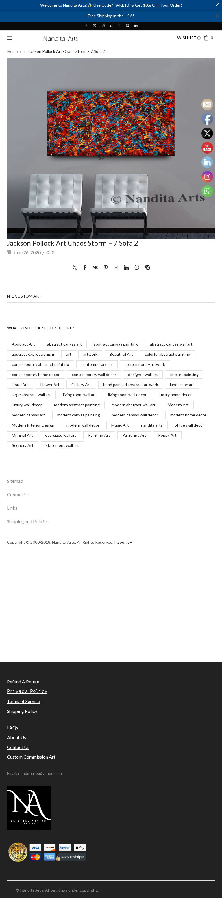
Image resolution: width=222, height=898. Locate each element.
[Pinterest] (111, 26)
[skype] (146, 267)
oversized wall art (60, 435)
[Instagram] (103, 26)
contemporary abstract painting (40, 364)
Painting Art (99, 435)
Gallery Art (81, 384)
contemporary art (97, 364)
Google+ (124, 542)
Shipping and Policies (28, 521)
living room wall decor (127, 394)
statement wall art (62, 445)
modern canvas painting (78, 414)
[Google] (128, 26)
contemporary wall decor (94, 374)
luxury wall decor (27, 404)
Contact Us (18, 494)
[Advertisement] (111, 620)
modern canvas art (28, 414)
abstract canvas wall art (171, 344)
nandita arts (152, 425)
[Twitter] (95, 26)
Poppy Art (167, 435)
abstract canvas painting (116, 344)
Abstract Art (23, 344)
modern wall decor (82, 425)
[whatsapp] (137, 267)
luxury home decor (175, 394)
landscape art (182, 384)
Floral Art (20, 384)
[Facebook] (86, 26)
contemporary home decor (36, 374)
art (68, 354)
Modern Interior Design (33, 425)
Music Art (120, 425)
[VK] (95, 267)
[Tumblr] (119, 26)
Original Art (22, 435)
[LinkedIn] (136, 26)
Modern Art (178, 404)
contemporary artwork (145, 364)
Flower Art (50, 384)
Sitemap (15, 481)
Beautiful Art (121, 354)
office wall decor (189, 425)
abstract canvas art (64, 344)
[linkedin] (126, 267)
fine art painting (184, 374)
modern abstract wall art (134, 404)
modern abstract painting (77, 404)
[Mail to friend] (116, 267)
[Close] (217, 4)
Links (12, 507)
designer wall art (143, 374)
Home (12, 51)
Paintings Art (134, 435)
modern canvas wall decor (135, 414)
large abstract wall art (31, 394)
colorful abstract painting (167, 354)
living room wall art (79, 394)
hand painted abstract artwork (130, 384)
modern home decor (188, 414)
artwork (90, 354)
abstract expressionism (33, 354)
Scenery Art (23, 445)
